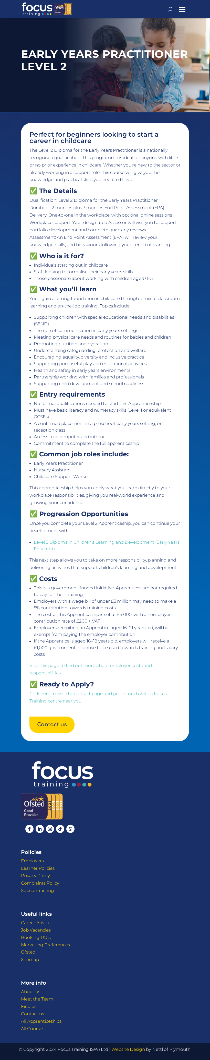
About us (30, 991)
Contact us (52, 725)
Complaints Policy (40, 883)
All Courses (32, 1028)
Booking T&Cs (36, 937)
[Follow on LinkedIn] (40, 829)
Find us (28, 1006)
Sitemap (30, 959)
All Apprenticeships (41, 1021)
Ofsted (28, 952)
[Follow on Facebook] (29, 829)
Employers (32, 860)
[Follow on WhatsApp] (70, 829)
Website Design (128, 1049)
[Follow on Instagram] (50, 829)
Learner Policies (38, 868)
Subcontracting (37, 890)
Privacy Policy (35, 875)
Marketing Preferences (45, 944)
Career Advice (35, 922)
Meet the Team (37, 999)
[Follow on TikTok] (60, 829)
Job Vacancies (36, 930)
